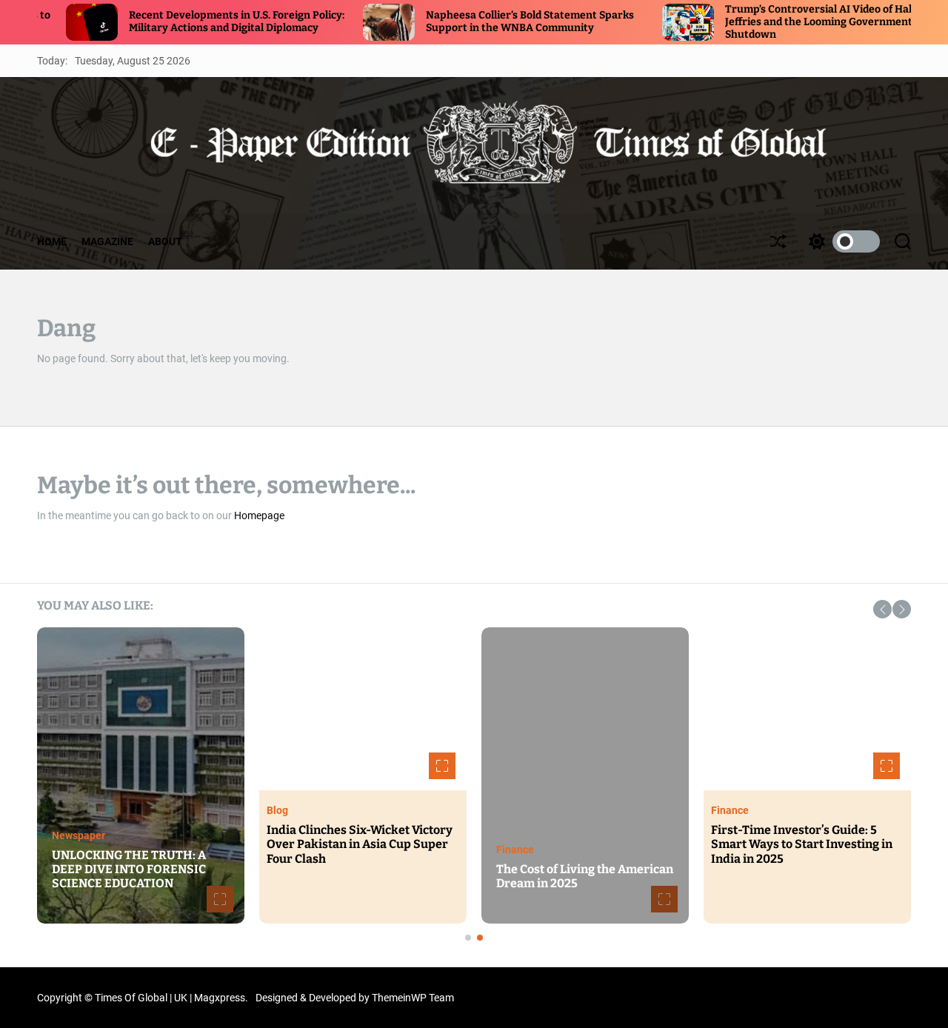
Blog (277, 810)
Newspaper (78, 835)
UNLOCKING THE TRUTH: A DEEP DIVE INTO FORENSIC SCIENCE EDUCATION (129, 869)
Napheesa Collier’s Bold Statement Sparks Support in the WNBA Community (479, 21)
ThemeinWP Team (413, 998)
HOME (52, 241)
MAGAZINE (107, 241)
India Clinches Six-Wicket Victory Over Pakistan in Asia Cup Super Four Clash (360, 844)
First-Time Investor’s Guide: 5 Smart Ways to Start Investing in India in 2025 (801, 844)
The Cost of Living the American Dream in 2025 (584, 876)
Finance (515, 849)
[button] (882, 609)
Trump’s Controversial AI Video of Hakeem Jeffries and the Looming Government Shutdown (779, 22)
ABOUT (165, 241)
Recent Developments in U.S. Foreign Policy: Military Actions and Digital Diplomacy (185, 21)
